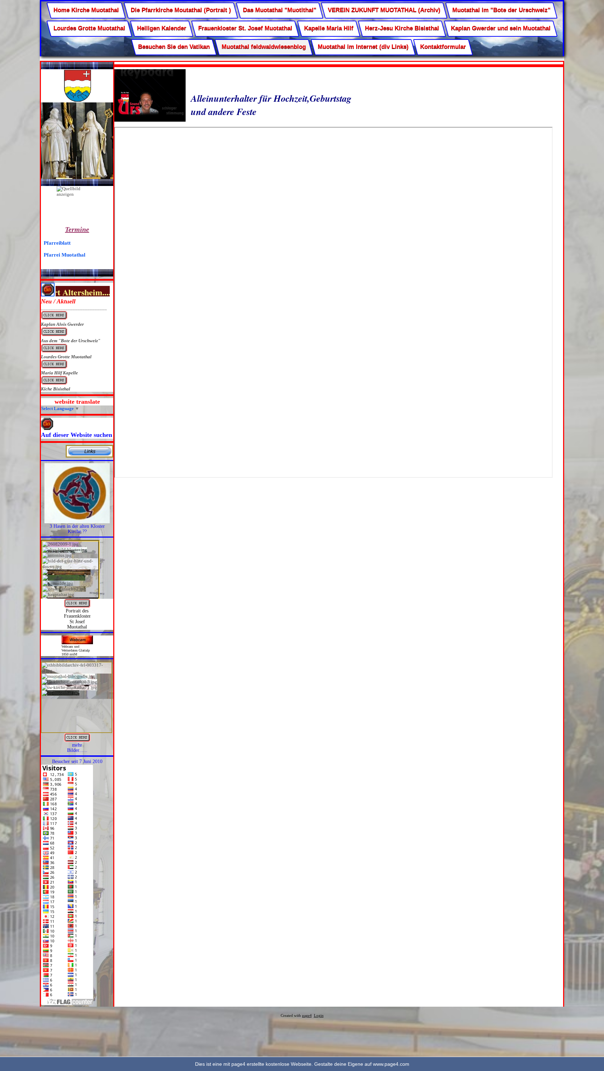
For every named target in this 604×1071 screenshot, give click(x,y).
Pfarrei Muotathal (64, 255)
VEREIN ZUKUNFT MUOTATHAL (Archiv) (384, 10)
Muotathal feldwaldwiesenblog (264, 46)
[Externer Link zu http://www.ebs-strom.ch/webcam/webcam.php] (77, 642)
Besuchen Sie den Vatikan (174, 46)
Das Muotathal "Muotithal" (279, 10)
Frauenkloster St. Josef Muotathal (245, 28)
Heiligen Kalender (161, 28)
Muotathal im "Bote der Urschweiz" (501, 10)
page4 (307, 1016)
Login (319, 1016)
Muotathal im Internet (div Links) (362, 46)
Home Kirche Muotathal (86, 10)
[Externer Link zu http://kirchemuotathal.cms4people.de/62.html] (77, 740)
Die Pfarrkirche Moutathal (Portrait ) (181, 10)
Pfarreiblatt (57, 243)
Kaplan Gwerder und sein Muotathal (501, 28)
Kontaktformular (443, 46)
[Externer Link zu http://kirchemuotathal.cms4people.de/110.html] (77, 521)
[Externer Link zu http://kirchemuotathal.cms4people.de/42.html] (89, 456)
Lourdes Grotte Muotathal (89, 28)
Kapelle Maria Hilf (328, 28)
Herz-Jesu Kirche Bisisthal (402, 28)
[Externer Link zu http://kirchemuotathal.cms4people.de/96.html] (77, 606)
